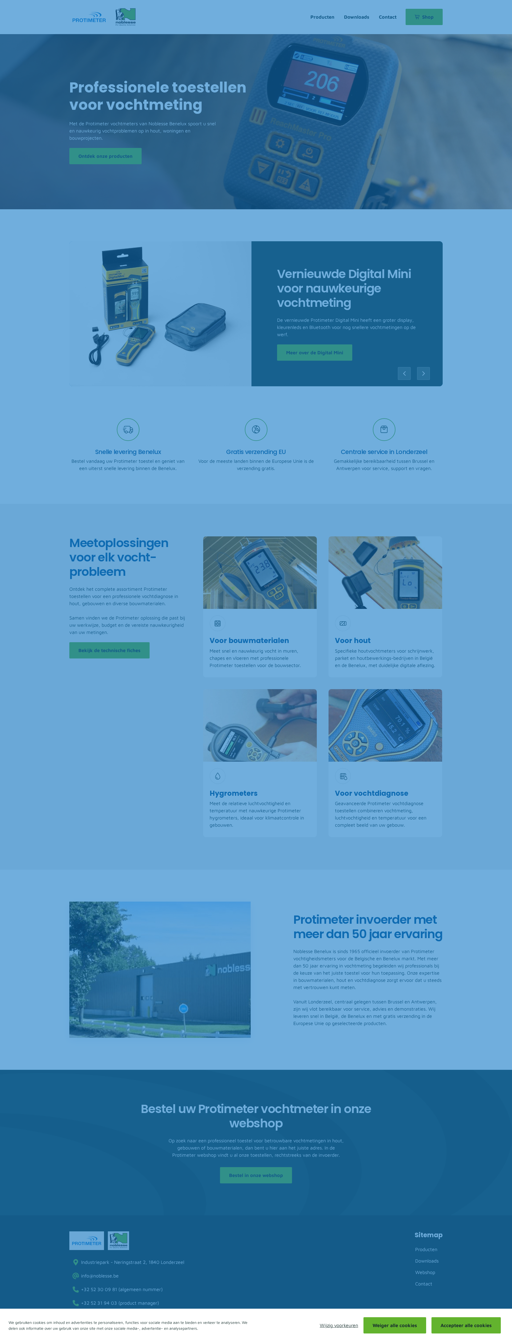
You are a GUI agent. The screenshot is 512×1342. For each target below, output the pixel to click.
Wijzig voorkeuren (339, 1325)
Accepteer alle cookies (466, 1325)
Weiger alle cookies (395, 1325)
